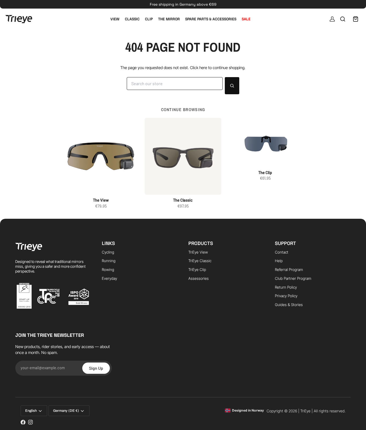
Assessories (198, 278)
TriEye (305, 411)
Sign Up (96, 368)
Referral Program (289, 269)
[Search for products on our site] (232, 86)
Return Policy (286, 287)
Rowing (108, 269)
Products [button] (200, 243)
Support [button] (285, 243)
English (31, 411)
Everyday (109, 278)
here (203, 67)
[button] (53, 241)
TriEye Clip (197, 269)
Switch (202, 420)
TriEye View (198, 252)
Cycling (108, 252)
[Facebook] (23, 422)
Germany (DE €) (66, 411)
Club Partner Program (293, 278)
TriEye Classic (199, 260)
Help (279, 260)
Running (108, 260)
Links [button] (108, 243)
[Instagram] (30, 422)
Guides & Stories (289, 304)
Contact (281, 252)
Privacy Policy (286, 295)
